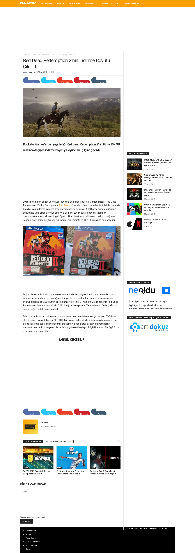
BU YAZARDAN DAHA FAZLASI (58, 441)
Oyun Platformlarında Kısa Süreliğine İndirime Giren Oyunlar (157, 207)
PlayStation (65, 205)
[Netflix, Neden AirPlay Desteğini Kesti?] (134, 224)
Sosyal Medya (110, 3)
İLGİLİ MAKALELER (33, 441)
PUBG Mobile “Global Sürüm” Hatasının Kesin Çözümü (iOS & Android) (158, 163)
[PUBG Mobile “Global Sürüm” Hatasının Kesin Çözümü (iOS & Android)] (134, 164)
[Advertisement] (97, 29)
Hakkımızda (31, 531)
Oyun (34, 54)
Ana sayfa (26, 54)
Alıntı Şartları (31, 545)
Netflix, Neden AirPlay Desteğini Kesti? (155, 221)
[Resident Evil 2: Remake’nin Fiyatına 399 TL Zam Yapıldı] (105, 457)
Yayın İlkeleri (31, 538)
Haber (60, 3)
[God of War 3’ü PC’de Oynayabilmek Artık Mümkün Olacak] (134, 179)
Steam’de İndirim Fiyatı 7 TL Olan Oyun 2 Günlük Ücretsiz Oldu (158, 192)
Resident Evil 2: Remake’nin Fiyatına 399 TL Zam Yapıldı (103, 472)
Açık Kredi (74, 3)
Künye (28, 534)
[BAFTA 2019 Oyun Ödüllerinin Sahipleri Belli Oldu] (38, 457)
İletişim (29, 549)
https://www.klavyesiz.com (50, 426)
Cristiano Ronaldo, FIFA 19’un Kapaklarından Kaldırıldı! (70, 472)
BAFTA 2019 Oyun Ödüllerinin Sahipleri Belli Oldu (37, 472)
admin (32, 72)
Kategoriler (132, 3)
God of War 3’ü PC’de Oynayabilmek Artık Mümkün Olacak (158, 177)
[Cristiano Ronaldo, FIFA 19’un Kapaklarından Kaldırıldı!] (72, 457)
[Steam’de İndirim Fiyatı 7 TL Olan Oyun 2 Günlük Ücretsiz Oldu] (134, 194)
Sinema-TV (91, 3)
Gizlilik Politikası (33, 541)
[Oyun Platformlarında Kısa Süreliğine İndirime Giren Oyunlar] (134, 209)
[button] (170, 4)
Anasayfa (47, 3)
